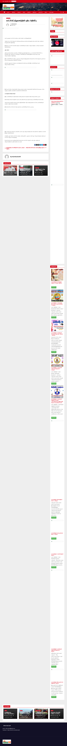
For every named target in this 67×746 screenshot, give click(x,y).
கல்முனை (19, 12)
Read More (54, 286)
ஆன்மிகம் (29, 12)
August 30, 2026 (8, 715)
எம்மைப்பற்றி (51, 12)
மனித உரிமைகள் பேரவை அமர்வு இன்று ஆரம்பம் (35, 147)
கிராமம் (46, 12)
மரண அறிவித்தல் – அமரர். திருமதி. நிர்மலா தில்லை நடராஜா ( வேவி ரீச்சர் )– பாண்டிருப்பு (57, 304)
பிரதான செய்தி (8, 18)
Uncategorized (38, 710)
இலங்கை (13, 12)
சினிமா (24, 12)
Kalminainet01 (16, 156)
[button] (61, 12)
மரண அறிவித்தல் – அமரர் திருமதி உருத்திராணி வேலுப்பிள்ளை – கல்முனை (56, 650)
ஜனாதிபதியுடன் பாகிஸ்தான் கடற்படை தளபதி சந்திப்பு (15, 148)
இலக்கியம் (34, 12)
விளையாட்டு (40, 12)
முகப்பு (8, 12)
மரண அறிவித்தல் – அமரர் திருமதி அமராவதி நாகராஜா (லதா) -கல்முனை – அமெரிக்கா (57, 334)
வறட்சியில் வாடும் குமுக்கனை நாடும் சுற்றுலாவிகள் (24, 714)
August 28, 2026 (39, 715)
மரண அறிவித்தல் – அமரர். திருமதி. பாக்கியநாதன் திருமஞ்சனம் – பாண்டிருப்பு (56, 368)
